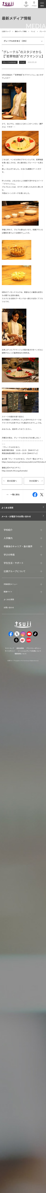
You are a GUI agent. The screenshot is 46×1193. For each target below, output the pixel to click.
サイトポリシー (10, 651)
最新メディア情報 (20, 31)
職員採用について (20, 654)
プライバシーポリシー (33, 648)
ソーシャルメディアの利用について (29, 651)
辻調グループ (6, 31)
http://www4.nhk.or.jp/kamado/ (15, 470)
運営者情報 (20, 648)
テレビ (33, 31)
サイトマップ (9, 648)
